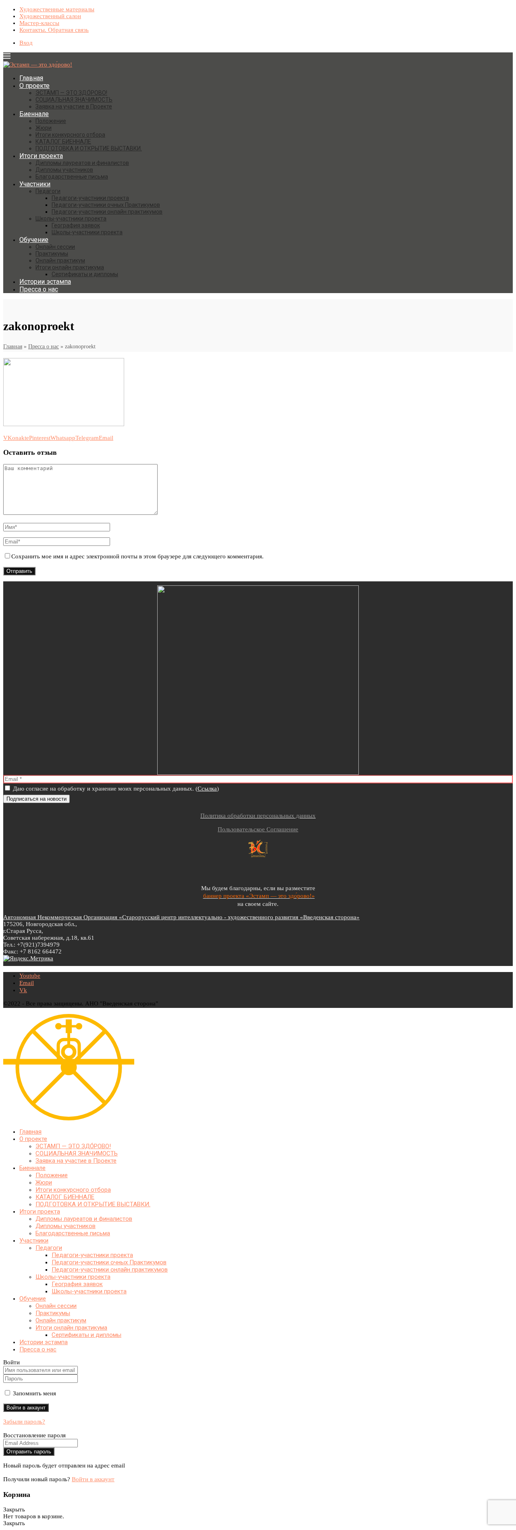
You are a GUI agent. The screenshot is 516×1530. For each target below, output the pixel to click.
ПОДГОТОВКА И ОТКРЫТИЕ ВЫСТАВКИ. (88, 148)
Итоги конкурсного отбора (70, 134)
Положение (50, 121)
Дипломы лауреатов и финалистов (82, 163)
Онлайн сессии (55, 247)
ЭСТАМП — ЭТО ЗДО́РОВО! (71, 93)
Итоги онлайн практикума (69, 267)
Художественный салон (50, 16)
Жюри (43, 128)
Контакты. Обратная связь (54, 30)
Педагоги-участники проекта (90, 198)
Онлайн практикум (60, 260)
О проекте (34, 86)
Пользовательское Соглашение (258, 829)
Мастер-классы (39, 23)
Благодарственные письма (71, 176)
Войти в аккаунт (93, 1479)
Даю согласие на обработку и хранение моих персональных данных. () (115, 788)
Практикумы (51, 253)
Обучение (33, 240)
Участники (34, 184)
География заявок (76, 225)
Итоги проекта (41, 156)
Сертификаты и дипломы (85, 274)
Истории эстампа (45, 281)
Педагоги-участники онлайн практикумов (107, 211)
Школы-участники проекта (70, 218)
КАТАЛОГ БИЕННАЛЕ (63, 141)
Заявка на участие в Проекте (73, 106)
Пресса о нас (38, 289)
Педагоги (47, 191)
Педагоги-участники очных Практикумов (106, 205)
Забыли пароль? (24, 1421)
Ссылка (207, 788)
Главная (31, 78)
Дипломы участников (64, 170)
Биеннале (34, 114)
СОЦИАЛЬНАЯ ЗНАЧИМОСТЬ (73, 99)
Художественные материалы (56, 9)
